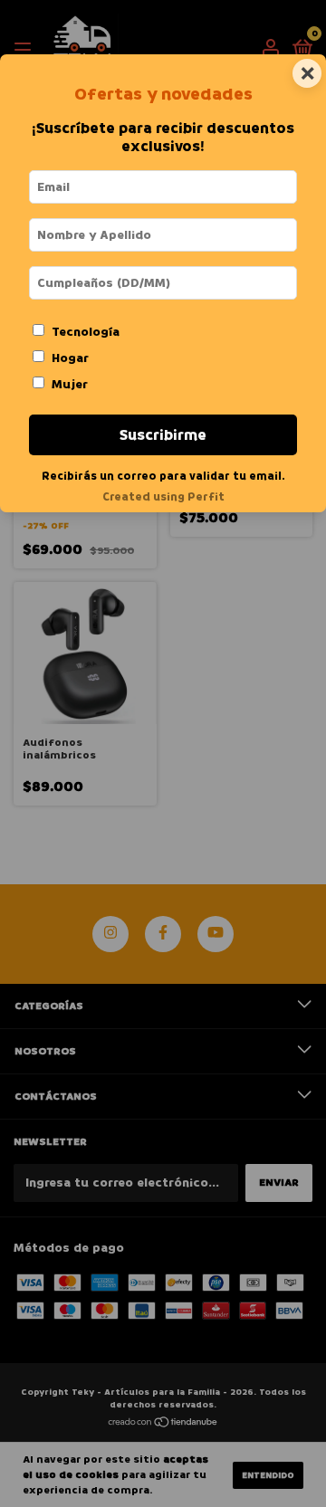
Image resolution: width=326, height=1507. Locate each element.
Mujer (70, 384)
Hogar (70, 358)
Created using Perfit (163, 497)
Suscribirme (163, 434)
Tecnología (86, 331)
